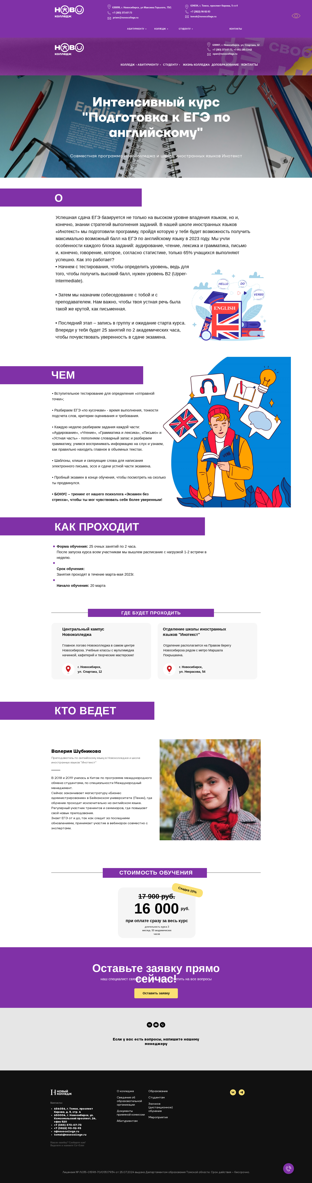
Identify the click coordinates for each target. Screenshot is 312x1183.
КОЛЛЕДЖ (160, 29)
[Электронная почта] (156, 1025)
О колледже (125, 1091)
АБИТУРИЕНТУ (135, 29)
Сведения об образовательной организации (129, 1101)
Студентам (156, 1097)
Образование (158, 1091)
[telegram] (242, 1092)
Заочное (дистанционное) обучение (160, 1107)
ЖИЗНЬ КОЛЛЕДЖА (196, 64)
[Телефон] (162, 1025)
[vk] (149, 1025)
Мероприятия (158, 1117)
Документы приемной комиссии (131, 1112)
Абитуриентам (127, 1121)
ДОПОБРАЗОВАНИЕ (225, 64)
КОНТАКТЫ (235, 29)
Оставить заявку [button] (156, 993)
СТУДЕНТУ (185, 29)
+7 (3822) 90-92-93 (200, 11)
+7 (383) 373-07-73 (122, 12)
